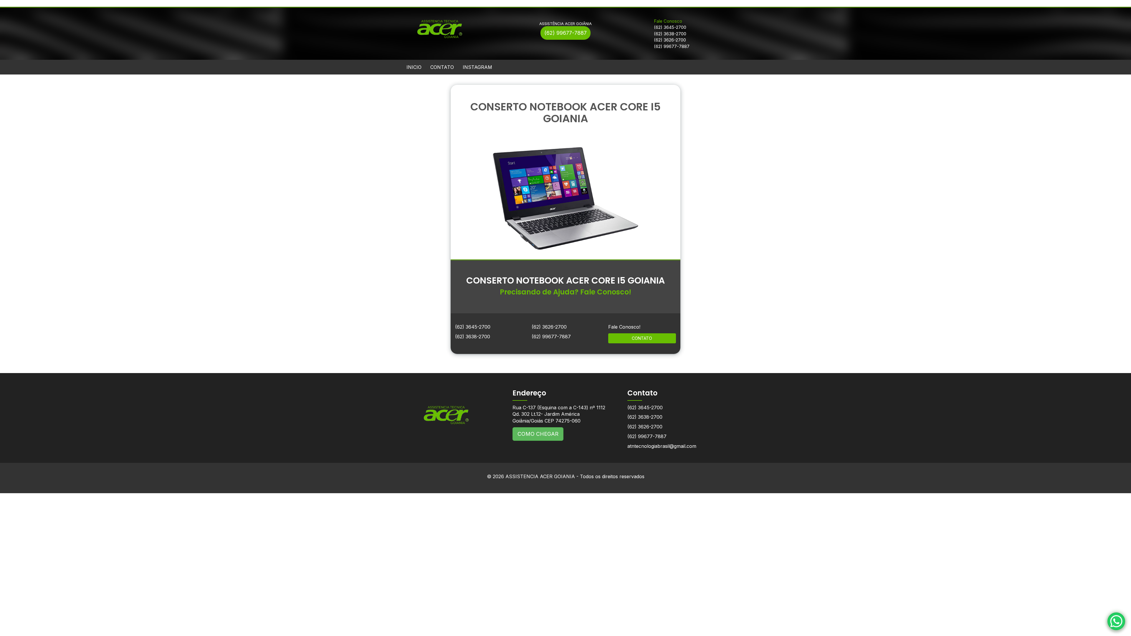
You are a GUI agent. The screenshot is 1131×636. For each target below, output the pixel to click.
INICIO (413, 67)
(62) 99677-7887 (565, 33)
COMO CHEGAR (537, 434)
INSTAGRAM (477, 67)
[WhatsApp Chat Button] (1116, 621)
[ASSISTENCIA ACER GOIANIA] (446, 411)
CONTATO (442, 67)
